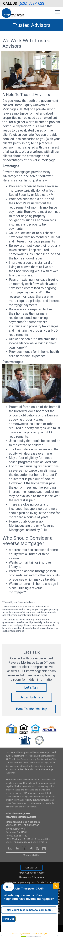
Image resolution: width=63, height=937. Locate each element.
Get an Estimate (31, 697)
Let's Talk (31, 687)
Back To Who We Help (31, 709)
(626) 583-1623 (31, 3)
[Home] (13, 12)
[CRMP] (12, 728)
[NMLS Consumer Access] (25, 740)
